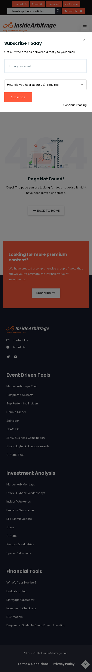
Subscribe (18, 97)
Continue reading (75, 105)
